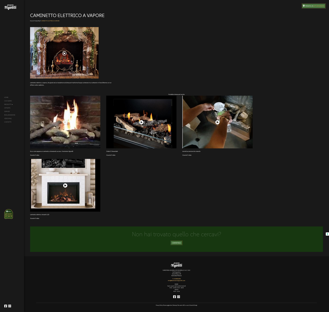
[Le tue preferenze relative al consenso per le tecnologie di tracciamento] (327, 234)
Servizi (7, 111)
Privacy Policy (159, 305)
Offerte (7, 108)
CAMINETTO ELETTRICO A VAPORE (50, 21)
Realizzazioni (9, 115)
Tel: (176, 279)
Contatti (7, 122)
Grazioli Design (193, 305)
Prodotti (7, 104)
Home (6, 97)
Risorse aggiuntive (167, 305)
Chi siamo (8, 101)
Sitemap (175, 305)
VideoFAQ (8, 118)
